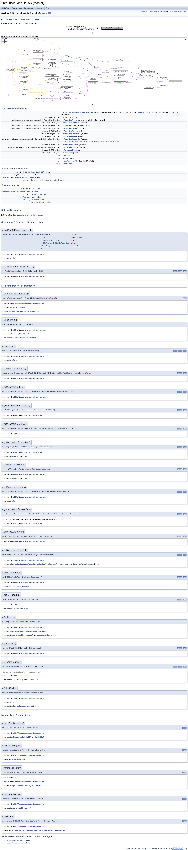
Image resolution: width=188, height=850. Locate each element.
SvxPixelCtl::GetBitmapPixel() (21, 564)
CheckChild (65, 155)
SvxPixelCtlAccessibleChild (71, 112)
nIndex (97, 564)
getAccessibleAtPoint (69, 120)
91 (15, 755)
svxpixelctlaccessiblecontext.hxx (24, 19)
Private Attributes (172, 11)
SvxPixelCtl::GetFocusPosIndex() (45, 564)
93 (15, 782)
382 (15, 475)
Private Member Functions (160, 11)
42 (14, 215)
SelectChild (65, 158)
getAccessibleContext (69, 147)
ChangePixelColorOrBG (69, 161)
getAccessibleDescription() (23, 635)
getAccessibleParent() (30, 830)
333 (15, 378)
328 (15, 434)
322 (15, 277)
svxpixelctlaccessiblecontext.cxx (33, 254)
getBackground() (45, 830)
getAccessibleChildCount (70, 123)
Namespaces (28, 8)
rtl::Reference (142, 112)
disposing (25, 175)
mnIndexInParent (37, 200)
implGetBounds (27, 177)
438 (15, 627)
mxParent (34, 191)
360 (15, 397)
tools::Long (175, 112)
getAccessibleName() (44, 635)
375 (15, 452)
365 (15, 497)
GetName (64, 164)
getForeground (67, 150)
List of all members (182, 11)
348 (15, 582)
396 (15, 560)
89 (15, 826)
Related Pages (17, 8)
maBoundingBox (37, 197)
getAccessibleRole (68, 131)
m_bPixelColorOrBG (38, 194)
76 (15, 304)
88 (15, 804)
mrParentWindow (37, 189)
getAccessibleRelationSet (71, 139)
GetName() (15, 456)
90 (15, 733)
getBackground (67, 153)
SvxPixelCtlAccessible (156, 112)
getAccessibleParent (69, 128)
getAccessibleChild (68, 125)
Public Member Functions (146, 11)
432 (15, 676)
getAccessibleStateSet (69, 145)
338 (15, 653)
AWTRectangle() (17, 680)
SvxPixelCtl (86, 112)
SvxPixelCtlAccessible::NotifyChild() (26, 311)
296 (15, 698)
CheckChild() (39, 737)
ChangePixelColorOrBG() (22, 737)
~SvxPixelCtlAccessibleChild (32, 172)
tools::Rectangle (123, 112)
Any (12, 334)
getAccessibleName (68, 136)
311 (15, 254)
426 (15, 356)
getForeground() (61, 830)
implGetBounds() (19, 759)
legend (94, 32)
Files (47, 8)
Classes (39, 8)
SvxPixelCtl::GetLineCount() (21, 631)
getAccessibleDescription (71, 134)
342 (15, 605)
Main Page (5, 8)
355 (15, 415)
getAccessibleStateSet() (22, 786)
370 (15, 542)
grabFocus (65, 117)
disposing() (17, 830)
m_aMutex (26, 456)
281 (15, 330)
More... (119, 141)
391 (15, 523)
